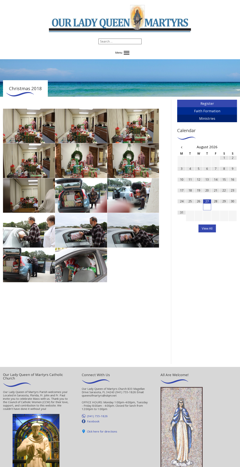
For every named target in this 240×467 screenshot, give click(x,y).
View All (207, 228)
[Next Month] (233, 147)
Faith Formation (207, 111)
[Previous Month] (182, 147)
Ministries (207, 118)
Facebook (93, 421)
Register (207, 103)
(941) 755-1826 (97, 416)
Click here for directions (102, 431)
